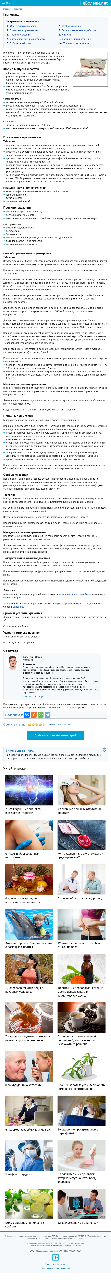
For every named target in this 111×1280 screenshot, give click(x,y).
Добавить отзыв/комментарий (55, 735)
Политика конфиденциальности (55, 1268)
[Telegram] (47, 715)
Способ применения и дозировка (28, 39)
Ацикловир (65, 594)
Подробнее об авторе (33, 696)
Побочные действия (20, 43)
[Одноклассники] (34, 715)
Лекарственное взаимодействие (79, 30)
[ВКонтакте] (27, 715)
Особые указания (71, 26)
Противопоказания (20, 34)
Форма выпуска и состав (23, 26)
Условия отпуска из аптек (77, 43)
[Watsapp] (41, 715)
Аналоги (66, 34)
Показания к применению (24, 30)
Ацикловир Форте (81, 594)
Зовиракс (17, 597)
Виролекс (18, 606)
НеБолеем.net (94, 3)
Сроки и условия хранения (76, 39)
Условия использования (55, 1264)
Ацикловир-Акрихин (78, 603)
